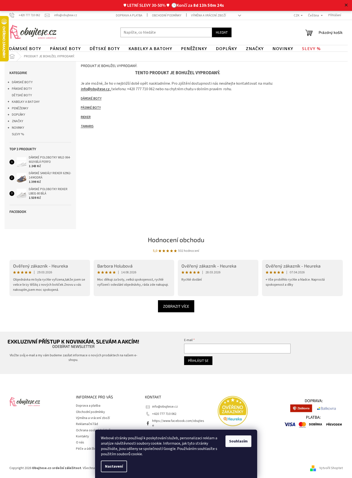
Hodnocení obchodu (176, 239)
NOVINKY (18, 127)
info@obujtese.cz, (96, 89)
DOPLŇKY (18, 114)
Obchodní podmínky (166, 15)
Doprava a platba (129, 15)
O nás (80, 442)
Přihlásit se (198, 360)
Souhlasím (238, 441)
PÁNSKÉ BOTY (22, 88)
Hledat (222, 32)
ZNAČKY (17, 121)
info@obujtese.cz (165, 406)
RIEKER (86, 117)
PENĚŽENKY (20, 108)
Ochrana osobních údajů (93, 430)
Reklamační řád (87, 424)
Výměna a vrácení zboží (208, 15)
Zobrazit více (176, 306)
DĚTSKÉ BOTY (22, 95)
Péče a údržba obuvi (90, 448)
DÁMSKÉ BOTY (22, 82)
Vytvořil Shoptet (331, 468)
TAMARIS (87, 126)
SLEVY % (18, 134)
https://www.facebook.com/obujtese (178, 423)
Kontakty (82, 436)
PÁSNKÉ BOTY (91, 107)
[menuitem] (25, 48)
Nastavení (114, 466)
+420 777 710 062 (164, 413)
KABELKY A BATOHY (26, 101)
